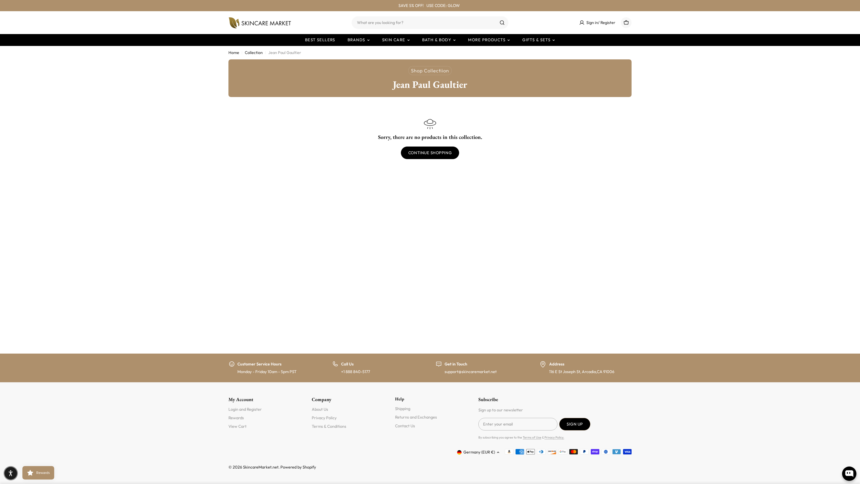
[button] (11, 473)
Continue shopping (430, 152)
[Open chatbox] (849, 474)
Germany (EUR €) (479, 452)
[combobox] (430, 22)
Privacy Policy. (554, 437)
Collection (254, 52)
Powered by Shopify (298, 467)
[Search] (502, 22)
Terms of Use (532, 437)
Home (233, 52)
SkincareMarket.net (260, 467)
